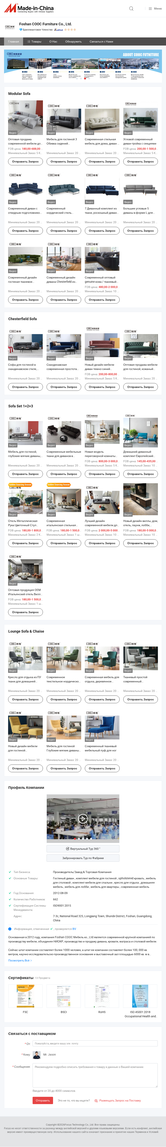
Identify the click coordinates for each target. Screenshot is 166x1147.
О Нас (53, 41)
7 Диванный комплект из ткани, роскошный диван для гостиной (101, 212)
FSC (25, 1012)
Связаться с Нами (101, 41)
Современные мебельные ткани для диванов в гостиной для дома (64, 456)
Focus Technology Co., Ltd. (79, 1124)
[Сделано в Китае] (29, 8)
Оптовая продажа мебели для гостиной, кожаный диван (140, 369)
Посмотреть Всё (19, 960)
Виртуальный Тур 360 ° (85, 849)
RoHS (101, 1012)
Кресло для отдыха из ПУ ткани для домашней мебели (24, 681)
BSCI (64, 1012)
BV (74, 929)
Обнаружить (73, 41)
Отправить (43, 1100)
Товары (36, 41)
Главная (13, 41)
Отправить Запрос (25, 161)
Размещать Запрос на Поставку (118, 1100)
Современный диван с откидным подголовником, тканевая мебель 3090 (25, 212)
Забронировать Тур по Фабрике (83, 858)
